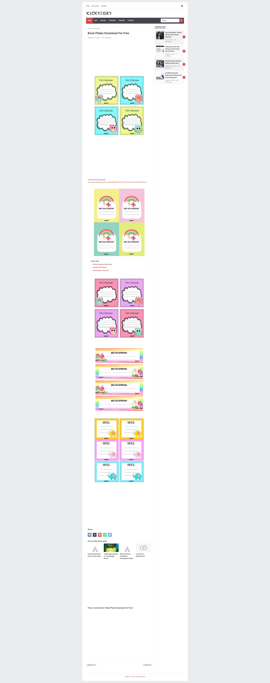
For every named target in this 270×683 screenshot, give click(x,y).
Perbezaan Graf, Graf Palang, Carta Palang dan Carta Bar (172, 49)
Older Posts (147, 665)
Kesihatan (112, 20)
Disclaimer (95, 6)
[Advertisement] (119, 56)
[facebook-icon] (182, 6)
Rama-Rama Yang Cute (101, 270)
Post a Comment (106, 37)
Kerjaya (103, 20)
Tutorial (131, 20)
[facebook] (89, 535)
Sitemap (104, 6)
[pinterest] (100, 535)
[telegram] (110, 535)
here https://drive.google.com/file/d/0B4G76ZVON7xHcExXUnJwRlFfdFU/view (117, 182)
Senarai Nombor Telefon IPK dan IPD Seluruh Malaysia (173, 35)
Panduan (122, 20)
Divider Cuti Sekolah (100, 267)
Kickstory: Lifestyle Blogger (137, 676)
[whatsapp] (105, 535)
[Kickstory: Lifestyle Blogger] (99, 13)
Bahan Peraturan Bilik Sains (102, 264)
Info (95, 20)
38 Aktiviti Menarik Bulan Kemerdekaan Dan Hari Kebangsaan (173, 75)
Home (88, 6)
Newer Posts (91, 665)
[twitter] (95, 535)
